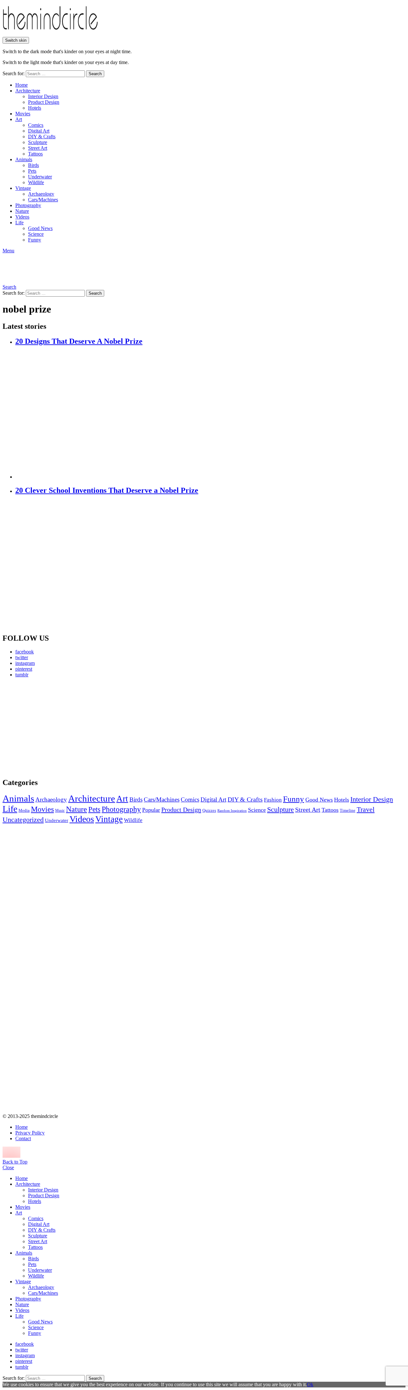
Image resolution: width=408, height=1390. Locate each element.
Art (18, 119)
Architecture (27, 90)
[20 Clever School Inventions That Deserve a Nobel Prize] (210, 564)
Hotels (34, 108)
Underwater (40, 176)
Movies (22, 113)
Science (36, 234)
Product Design (43, 102)
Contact (23, 1138)
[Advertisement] (62, 727)
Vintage (23, 188)
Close (8, 1167)
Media (24, 810)
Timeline (347, 810)
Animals (23, 159)
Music (60, 810)
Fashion (273, 800)
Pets (32, 171)
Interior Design (43, 96)
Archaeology (41, 194)
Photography (28, 205)
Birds (33, 165)
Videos (22, 217)
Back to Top (15, 1161)
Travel (366, 809)
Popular (151, 810)
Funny (34, 239)
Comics (35, 125)
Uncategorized (23, 820)
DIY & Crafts (41, 136)
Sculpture (37, 142)
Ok (310, 1384)
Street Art (37, 148)
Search (95, 73)
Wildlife (36, 182)
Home (21, 85)
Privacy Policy (30, 1132)
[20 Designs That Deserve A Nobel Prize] (210, 413)
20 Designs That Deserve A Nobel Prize (78, 341)
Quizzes (209, 810)
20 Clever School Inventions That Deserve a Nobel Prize (106, 490)
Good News (40, 228)
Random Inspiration (232, 810)
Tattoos (35, 153)
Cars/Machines (43, 199)
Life (19, 222)
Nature (22, 211)
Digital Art (38, 130)
